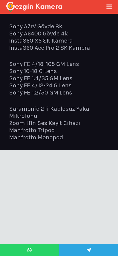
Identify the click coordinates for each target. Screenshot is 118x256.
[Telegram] (88, 250)
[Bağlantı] (34, 6)
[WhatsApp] (29, 250)
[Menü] (109, 7)
